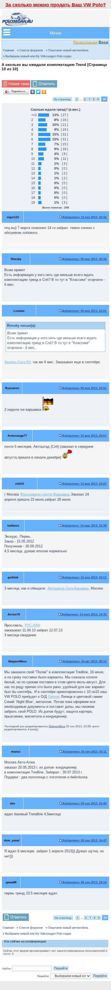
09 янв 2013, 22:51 (84, 388)
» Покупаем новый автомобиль (67, 50)
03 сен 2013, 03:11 (85, 751)
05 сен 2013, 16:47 (84, 840)
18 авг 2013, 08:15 (85, 661)
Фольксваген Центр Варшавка (45, 494)
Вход (103, 42)
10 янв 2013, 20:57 (84, 435)
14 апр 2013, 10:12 (84, 577)
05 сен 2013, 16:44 (84, 803)
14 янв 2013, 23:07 (84, 483)
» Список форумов (30, 50)
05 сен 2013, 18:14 (84, 882)
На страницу (62, 99)
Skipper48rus (57, 726)
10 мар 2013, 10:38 (84, 525)
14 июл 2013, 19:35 (84, 614)
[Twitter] (38, 91)
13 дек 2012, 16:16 (84, 217)
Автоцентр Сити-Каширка (67, 588)
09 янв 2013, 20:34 (84, 259)
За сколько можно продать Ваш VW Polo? (55, 5)
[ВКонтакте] (33, 91)
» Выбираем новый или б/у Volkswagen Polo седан (37, 56)
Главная (8, 50)
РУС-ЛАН (32, 625)
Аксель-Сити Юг (18, 362)
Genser (54, 697)
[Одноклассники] (44, 91)
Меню (55, 33)
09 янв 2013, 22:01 (84, 310)
